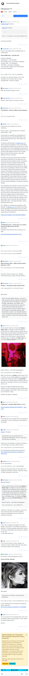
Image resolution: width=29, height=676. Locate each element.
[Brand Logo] (3, 3)
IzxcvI (4, 325)
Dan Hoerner (5, 88)
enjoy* (4, 416)
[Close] (26, 635)
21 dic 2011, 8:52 (18, 98)
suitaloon (5, 461)
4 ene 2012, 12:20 (17, 261)
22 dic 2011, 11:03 (17, 108)
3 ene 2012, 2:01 (14, 245)
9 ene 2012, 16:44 (15, 429)
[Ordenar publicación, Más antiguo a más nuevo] (2, 16)
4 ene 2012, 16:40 (17, 283)
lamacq (4, 21)
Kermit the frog (6, 98)
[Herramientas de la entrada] (27, 45)
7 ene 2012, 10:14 (14, 325)
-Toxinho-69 (5, 48)
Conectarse (12, 663)
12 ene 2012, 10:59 (18, 480)
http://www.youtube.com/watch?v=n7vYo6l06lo (13, 607)
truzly (4, 614)
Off (2, 11)
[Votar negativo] (24, 45)
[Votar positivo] (19, 45)
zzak (4, 402)
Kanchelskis (5, 554)
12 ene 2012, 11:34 (15, 541)
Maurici (4, 222)
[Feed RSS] (19, 12)
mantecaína (5, 108)
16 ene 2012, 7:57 (14, 614)
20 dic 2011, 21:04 (17, 48)
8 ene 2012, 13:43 (14, 402)
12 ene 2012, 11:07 (15, 522)
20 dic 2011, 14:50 (15, 21)
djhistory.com (20, 143)
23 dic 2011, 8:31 (15, 124)
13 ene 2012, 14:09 (18, 554)
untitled (4, 124)
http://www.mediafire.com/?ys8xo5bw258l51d (13, 215)
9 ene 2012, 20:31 (16, 461)
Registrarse (5, 663)
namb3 (4, 429)
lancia (4, 245)
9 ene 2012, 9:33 (14, 416)
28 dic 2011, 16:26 (15, 222)
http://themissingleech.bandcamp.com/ (11, 234)
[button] (2, 674)
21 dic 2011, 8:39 (17, 88)
